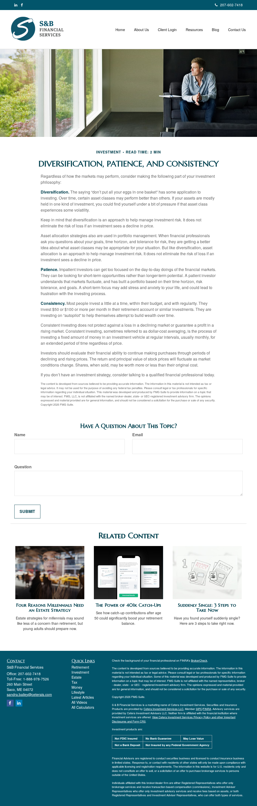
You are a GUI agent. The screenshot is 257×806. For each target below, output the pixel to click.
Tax (74, 682)
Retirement (80, 667)
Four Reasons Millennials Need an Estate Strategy (50, 607)
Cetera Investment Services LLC (163, 709)
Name (19, 434)
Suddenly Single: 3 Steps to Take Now (207, 607)
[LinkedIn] (15, 4)
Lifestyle (78, 692)
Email (137, 434)
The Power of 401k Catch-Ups (128, 605)
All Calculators (83, 707)
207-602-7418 (231, 4)
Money (77, 687)
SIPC (199, 709)
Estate (77, 677)
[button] (141, 29)
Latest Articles (83, 697)
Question (23, 467)
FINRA (207, 709)
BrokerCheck (199, 660)
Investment (80, 672)
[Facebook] (22, 4)
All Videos (79, 702)
